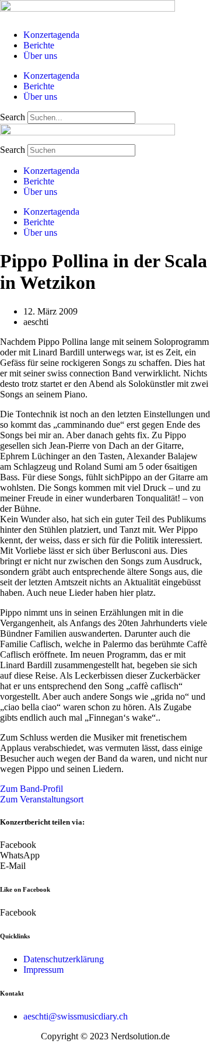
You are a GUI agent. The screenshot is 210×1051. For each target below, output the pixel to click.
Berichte (38, 45)
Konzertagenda (51, 35)
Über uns (40, 56)
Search (12, 117)
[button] (105, 845)
